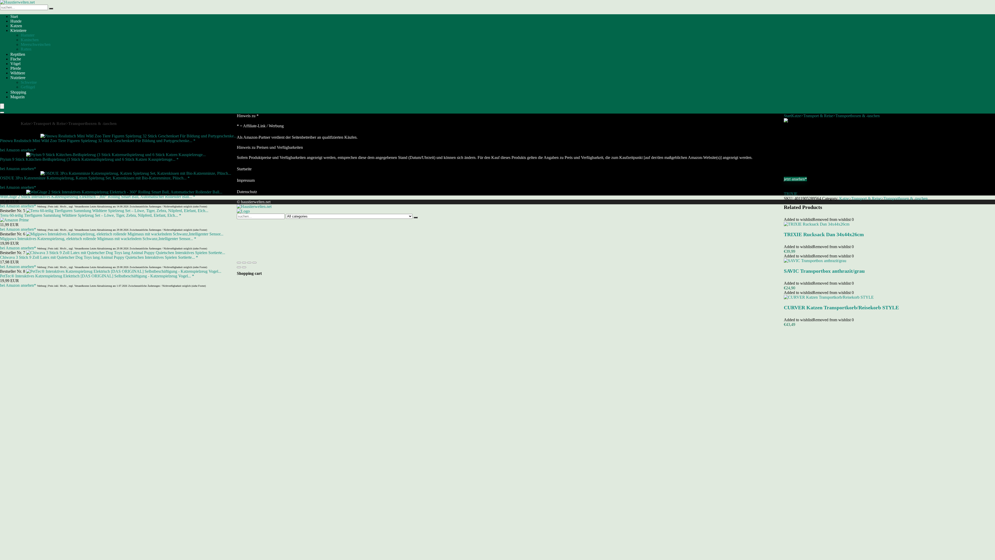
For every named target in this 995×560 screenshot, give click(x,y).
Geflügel (28, 87)
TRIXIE (791, 194)
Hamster (27, 35)
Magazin (17, 97)
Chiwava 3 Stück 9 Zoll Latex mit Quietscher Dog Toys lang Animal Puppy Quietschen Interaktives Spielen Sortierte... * (99, 257)
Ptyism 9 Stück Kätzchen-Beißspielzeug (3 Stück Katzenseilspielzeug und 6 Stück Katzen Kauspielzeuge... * (89, 159)
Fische (15, 59)
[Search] (2, 112)
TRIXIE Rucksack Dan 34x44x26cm (824, 234)
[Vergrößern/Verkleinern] (239, 262)
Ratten (26, 49)
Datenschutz (247, 192)
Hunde (16, 21)
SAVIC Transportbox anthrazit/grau (824, 271)
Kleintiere (18, 30)
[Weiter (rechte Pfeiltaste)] (244, 267)
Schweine (29, 82)
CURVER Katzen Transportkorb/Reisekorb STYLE (841, 307)
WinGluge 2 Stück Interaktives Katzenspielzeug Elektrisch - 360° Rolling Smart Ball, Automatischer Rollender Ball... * (97, 196)
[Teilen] (249, 262)
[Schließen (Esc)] (254, 262)
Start (14, 16)
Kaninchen (30, 40)
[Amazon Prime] (14, 220)
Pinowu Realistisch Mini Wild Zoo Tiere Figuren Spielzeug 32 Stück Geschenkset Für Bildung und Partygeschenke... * (97, 140)
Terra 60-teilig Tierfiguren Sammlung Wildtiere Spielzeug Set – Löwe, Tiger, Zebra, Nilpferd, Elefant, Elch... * (90, 215)
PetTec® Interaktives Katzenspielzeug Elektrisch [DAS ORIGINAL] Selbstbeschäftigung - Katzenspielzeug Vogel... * (97, 276)
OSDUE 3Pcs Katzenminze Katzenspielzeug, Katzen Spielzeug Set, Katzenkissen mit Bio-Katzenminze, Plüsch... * (95, 178)
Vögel (15, 63)
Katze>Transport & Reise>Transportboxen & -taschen (835, 116)
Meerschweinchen (36, 44)
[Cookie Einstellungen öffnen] (276, 256)
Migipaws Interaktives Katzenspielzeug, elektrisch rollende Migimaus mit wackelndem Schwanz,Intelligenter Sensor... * (98, 238)
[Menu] (2, 106)
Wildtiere (17, 73)
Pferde (15, 68)
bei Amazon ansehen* (18, 150)
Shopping (18, 92)
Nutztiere (17, 77)
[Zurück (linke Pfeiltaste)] (239, 267)
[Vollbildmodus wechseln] (244, 262)
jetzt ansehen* (795, 179)
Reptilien (17, 54)
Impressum (246, 180)
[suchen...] (51, 8)
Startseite (244, 169)
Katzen (16, 26)
